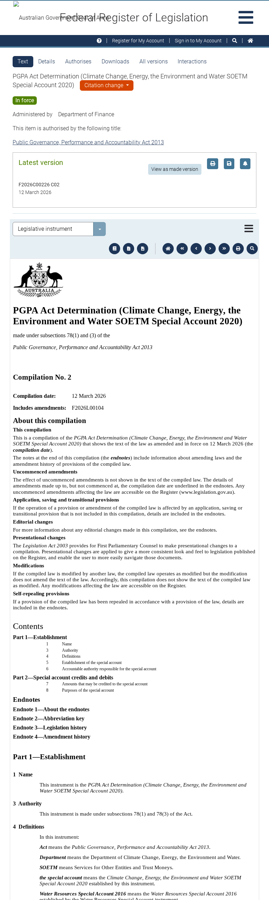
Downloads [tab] (115, 61)
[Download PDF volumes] (128, 248)
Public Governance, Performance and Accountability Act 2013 (88, 142)
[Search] (234, 41)
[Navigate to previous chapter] (182, 248)
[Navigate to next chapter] (224, 248)
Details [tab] (46, 61)
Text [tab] (23, 61)
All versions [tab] (153, 61)
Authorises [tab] (78, 61)
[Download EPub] (114, 248)
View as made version (174, 169)
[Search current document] (252, 248)
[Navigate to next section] (210, 248)
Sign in (198, 40)
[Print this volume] (238, 248)
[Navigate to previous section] (196, 248)
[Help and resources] (99, 41)
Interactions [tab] (192, 61)
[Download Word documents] (142, 248)
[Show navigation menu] (248, 229)
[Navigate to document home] (168, 248)
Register (138, 40)
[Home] (250, 41)
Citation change (104, 85)
